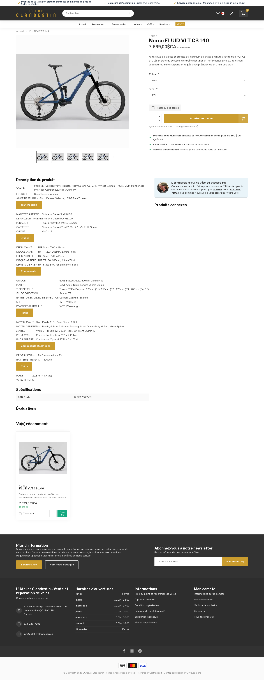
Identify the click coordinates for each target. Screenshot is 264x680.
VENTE (180, 24)
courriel (217, 189)
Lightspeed (156, 672)
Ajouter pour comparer (160, 126)
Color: (154, 74)
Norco (153, 36)
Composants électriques (35, 346)
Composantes (119, 24)
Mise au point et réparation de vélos (155, 594)
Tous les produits (204, 617)
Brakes (25, 238)
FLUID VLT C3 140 (39, 31)
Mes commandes (203, 599)
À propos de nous (145, 599)
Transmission (29, 205)
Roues (24, 312)
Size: (153, 89)
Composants (28, 271)
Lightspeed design (173, 672)
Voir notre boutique (62, 564)
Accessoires (98, 24)
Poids (24, 366)
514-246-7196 (32, 623)
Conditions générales (147, 605)
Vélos (137, 24)
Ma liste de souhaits (205, 605)
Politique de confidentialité (150, 611)
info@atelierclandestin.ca (38, 634)
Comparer (28, 513)
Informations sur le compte (209, 594)
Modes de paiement (146, 622)
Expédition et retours (147, 617)
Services (163, 24)
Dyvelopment (194, 672)
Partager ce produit (186, 126)
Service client (29, 564)
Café (149, 24)
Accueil (82, 24)
